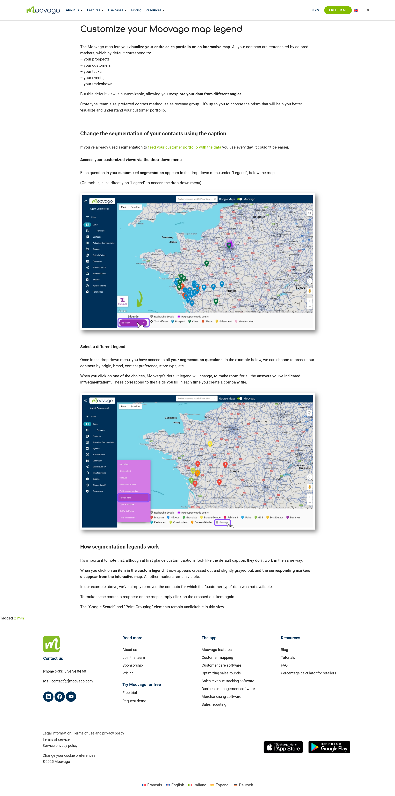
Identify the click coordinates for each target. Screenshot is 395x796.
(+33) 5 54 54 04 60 (70, 671)
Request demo (134, 701)
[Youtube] (71, 696)
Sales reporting (214, 704)
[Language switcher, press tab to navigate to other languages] (361, 10)
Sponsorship (132, 665)
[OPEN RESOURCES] (163, 10)
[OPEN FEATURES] (102, 10)
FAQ (284, 665)
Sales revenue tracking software (228, 681)
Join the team (133, 657)
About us (129, 649)
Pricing (128, 673)
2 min (19, 618)
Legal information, (57, 733)
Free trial (129, 692)
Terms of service (56, 739)
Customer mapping (217, 657)
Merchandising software (221, 696)
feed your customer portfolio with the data (184, 147)
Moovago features (217, 649)
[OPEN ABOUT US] (81, 10)
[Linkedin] (48, 696)
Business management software (228, 689)
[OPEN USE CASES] (125, 10)
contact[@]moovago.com (72, 681)
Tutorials (288, 657)
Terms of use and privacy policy (98, 733)
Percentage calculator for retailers (308, 673)
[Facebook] (60, 696)
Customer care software (221, 665)
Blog (284, 649)
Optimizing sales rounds (221, 673)
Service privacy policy (60, 745)
